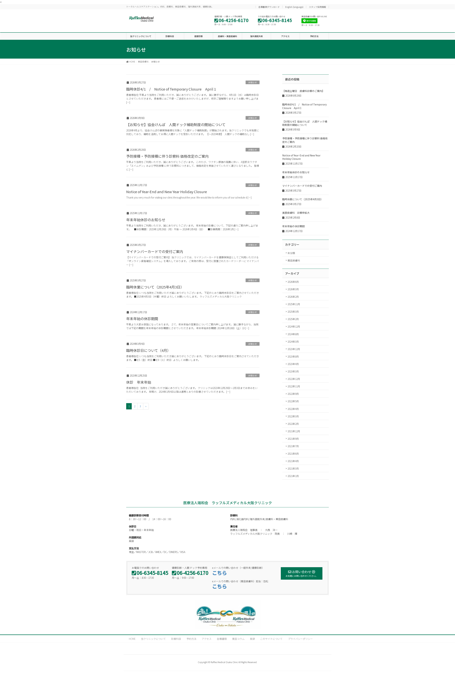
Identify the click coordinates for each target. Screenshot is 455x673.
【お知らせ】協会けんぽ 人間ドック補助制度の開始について (176, 124)
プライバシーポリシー (300, 639)
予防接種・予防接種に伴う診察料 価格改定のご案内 (167, 156)
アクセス (207, 639)
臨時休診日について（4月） (148, 350)
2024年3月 (293, 341)
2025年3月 (293, 311)
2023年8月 (293, 356)
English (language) (294, 7)
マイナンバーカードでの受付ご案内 (154, 251)
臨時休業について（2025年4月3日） (155, 287)
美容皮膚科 (294, 260)
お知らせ (252, 82)
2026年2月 (293, 296)
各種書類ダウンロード (269, 7)
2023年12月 (294, 349)
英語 (252, 639)
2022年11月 (294, 386)
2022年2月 (293, 424)
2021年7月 (293, 446)
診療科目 (176, 639)
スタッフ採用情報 (317, 7)
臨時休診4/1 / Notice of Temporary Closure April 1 (171, 89)
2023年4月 (293, 364)
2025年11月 (294, 304)
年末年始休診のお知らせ (145, 219)
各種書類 (222, 639)
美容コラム (238, 639)
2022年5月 (293, 401)
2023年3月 (293, 371)
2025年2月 (293, 319)
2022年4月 (293, 409)
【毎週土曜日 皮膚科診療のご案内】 (303, 91)
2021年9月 (293, 438)
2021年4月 (293, 461)
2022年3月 (293, 416)
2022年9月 (293, 394)
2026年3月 (293, 289)
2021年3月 (293, 468)
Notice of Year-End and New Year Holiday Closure (166, 191)
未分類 (291, 253)
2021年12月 (294, 431)
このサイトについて (271, 639)
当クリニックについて (153, 639)
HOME (132, 639)
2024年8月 (293, 334)
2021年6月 (293, 453)
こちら (219, 572)
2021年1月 (293, 476)
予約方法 (191, 639)
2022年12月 (294, 379)
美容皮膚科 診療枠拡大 (296, 212)
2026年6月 (293, 282)
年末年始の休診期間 (142, 318)
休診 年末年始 (138, 382)
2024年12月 (294, 326)
